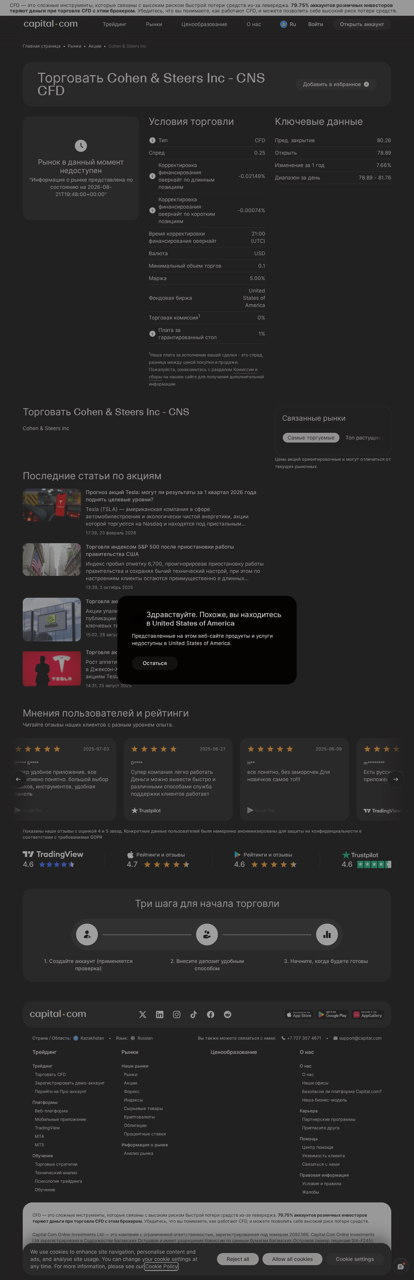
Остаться (155, 663)
